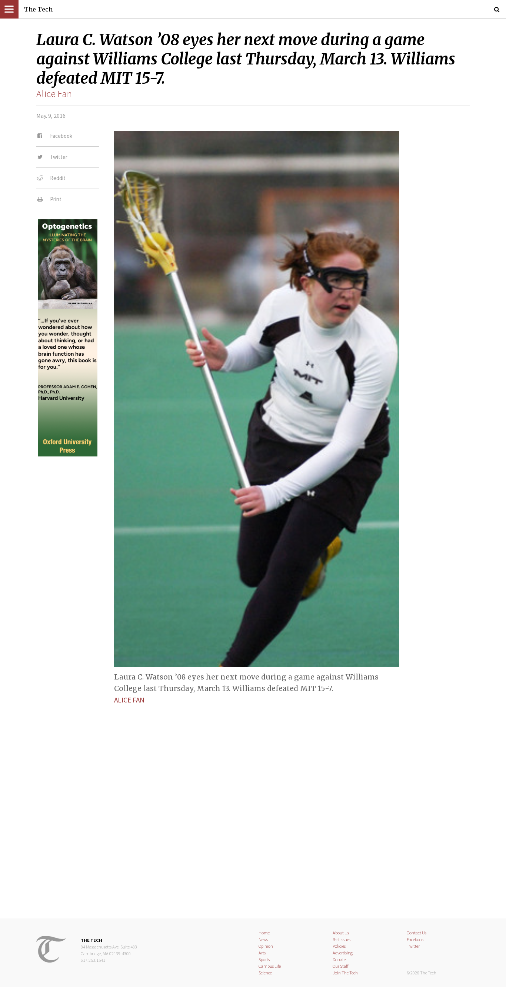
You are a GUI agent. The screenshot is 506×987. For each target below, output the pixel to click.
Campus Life (270, 966)
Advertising (343, 953)
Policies (339, 946)
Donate (339, 959)
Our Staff (341, 966)
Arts (262, 953)
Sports (264, 959)
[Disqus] (253, 805)
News (263, 939)
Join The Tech (345, 973)
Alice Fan (54, 94)
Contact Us (416, 933)
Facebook (415, 939)
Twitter (413, 946)
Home (264, 933)
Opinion (266, 946)
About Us (341, 933)
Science (265, 973)
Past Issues (341, 939)
